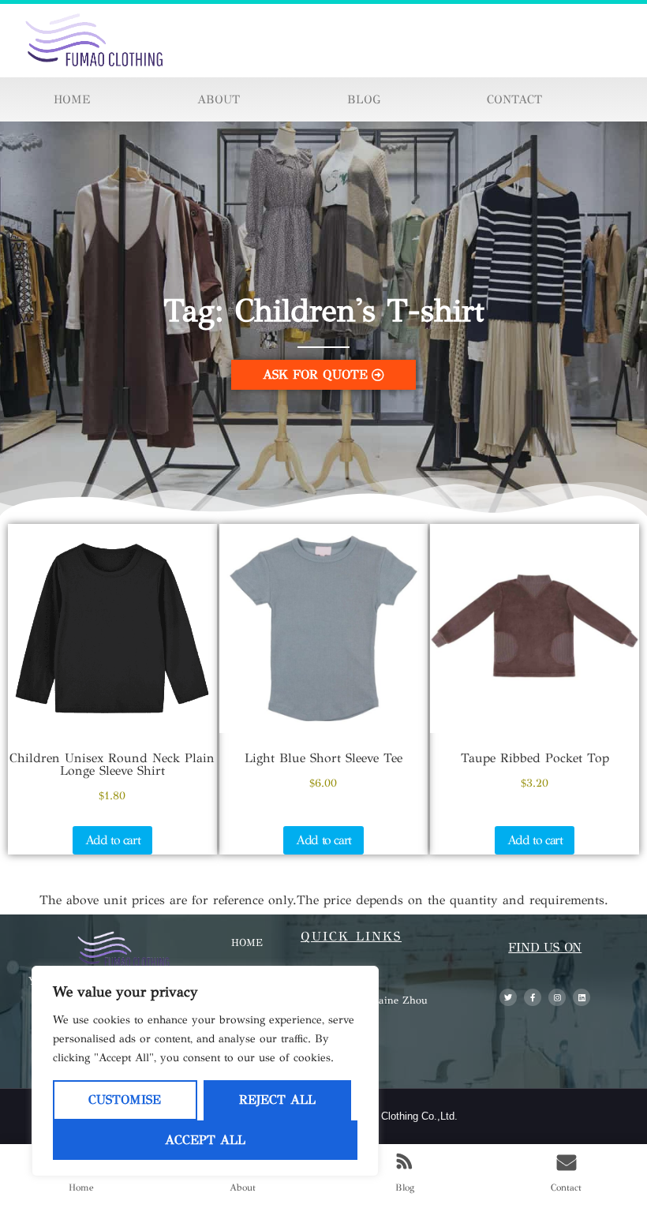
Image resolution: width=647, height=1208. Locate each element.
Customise (124, 1099)
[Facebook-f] (532, 997)
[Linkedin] (581, 997)
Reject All (277, 1099)
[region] (205, 1071)
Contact (514, 99)
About (218, 99)
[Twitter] (508, 997)
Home (72, 99)
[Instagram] (557, 997)
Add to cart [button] (112, 839)
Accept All (205, 1139)
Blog (363, 99)
